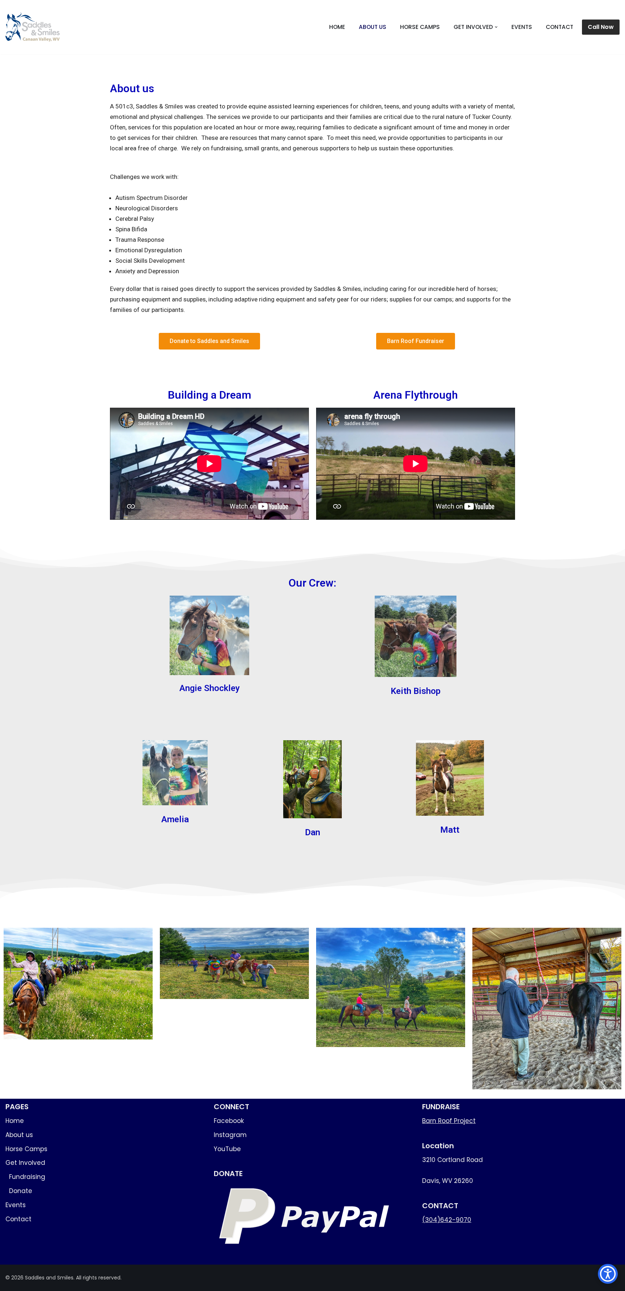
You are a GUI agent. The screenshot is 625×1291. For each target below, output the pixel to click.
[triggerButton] (608, 1274)
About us (372, 27)
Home (337, 27)
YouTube (227, 1149)
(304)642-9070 (446, 1219)
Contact (559, 27)
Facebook (229, 1120)
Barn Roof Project (449, 1120)
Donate (20, 1191)
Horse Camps (420, 27)
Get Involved (25, 1162)
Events (521, 27)
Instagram (230, 1135)
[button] (496, 27)
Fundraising (27, 1176)
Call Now (601, 27)
